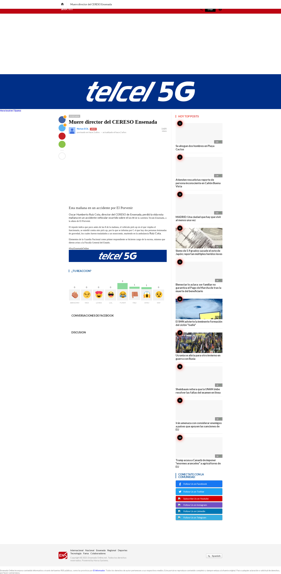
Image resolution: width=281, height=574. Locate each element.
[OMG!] (146, 294)
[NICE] (86, 294)
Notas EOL (83, 128)
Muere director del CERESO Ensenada (113, 122)
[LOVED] (98, 294)
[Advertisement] (140, 52)
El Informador (99, 570)
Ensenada (74, 116)
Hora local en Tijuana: (10, 110)
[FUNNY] (122, 294)
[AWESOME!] (74, 294)
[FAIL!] (134, 294)
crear (210, 9)
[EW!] (158, 294)
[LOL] (110, 294)
